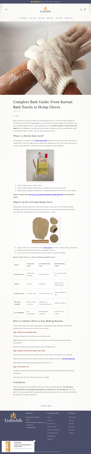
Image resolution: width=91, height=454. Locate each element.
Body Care (71, 427)
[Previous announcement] (5, 1)
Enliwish (38, 451)
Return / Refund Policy (53, 430)
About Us (50, 420)
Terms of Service (52, 427)
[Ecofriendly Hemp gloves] (45, 244)
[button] (6, 9)
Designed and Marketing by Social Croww (49, 451)
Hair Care (71, 424)
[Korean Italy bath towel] (40, 181)
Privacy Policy (51, 424)
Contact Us (72, 433)
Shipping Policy (51, 436)
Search (49, 417)
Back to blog (46, 406)
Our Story (71, 430)
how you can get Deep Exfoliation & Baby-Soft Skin (46, 194)
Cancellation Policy (52, 433)
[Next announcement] (86, 1)
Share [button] (17, 116)
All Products (72, 417)
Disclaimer (50, 439)
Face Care (71, 420)
